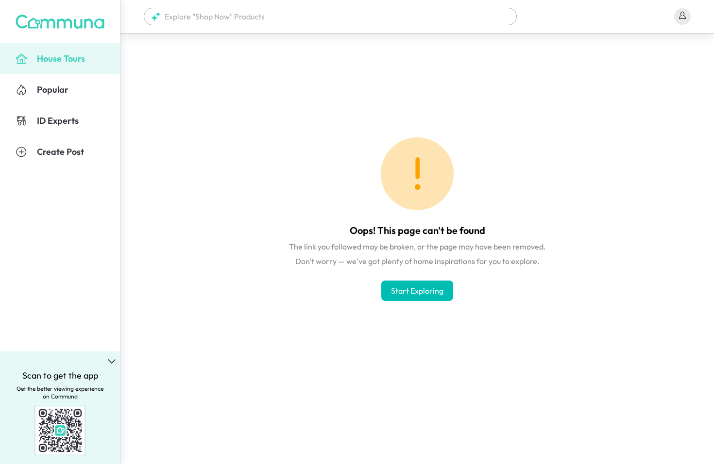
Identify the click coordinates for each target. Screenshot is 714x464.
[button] (330, 16)
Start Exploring (417, 291)
